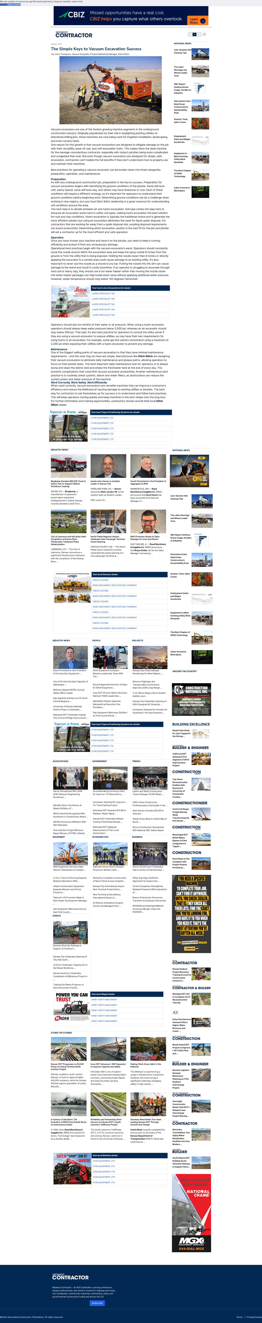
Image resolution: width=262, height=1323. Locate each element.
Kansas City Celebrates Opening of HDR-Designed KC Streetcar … (149, 703)
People (96, 640)
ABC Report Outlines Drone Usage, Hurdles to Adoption (180, 538)
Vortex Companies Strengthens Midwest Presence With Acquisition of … (150, 889)
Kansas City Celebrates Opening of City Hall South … (70, 958)
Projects (137, 640)
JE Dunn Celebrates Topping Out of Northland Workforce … (70, 966)
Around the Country (184, 671)
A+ (199, 34)
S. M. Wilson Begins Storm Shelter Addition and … (149, 694)
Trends (136, 761)
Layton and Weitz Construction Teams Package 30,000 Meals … (148, 793)
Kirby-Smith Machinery (104, 999)
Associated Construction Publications (26, 1317)
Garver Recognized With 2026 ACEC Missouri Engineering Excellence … (67, 794)
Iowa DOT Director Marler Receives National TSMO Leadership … (110, 694)
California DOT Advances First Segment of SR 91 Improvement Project (180, 760)
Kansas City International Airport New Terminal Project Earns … (108, 888)
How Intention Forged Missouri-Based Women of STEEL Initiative (69, 832)
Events (57, 915)
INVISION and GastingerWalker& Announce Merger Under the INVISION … (148, 909)
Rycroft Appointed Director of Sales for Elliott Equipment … (110, 686)
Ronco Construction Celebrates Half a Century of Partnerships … (148, 868)
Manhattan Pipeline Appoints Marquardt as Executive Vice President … (107, 704)
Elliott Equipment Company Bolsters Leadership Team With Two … (108, 673)
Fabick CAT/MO (100, 580)
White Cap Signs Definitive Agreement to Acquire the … (146, 879)
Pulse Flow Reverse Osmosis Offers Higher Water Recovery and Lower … (181, 1025)
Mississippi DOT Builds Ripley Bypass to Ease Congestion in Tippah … (180, 840)
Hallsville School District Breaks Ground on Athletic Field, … (108, 868)
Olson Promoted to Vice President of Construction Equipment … (69, 672)
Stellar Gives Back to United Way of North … (150, 820)
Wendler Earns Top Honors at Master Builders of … (67, 807)
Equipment (59, 837)
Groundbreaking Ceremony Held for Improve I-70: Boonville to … (108, 792)
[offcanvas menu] (204, 34)
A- (190, 34)
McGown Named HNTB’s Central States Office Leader (68, 691)
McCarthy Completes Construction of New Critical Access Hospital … (109, 879)
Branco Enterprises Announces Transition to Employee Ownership (149, 899)
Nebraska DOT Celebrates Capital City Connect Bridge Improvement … (70, 716)
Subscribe (97, 1303)
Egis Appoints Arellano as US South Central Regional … (70, 700)
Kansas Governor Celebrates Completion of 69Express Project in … (70, 976)
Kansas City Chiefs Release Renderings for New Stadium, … (148, 672)
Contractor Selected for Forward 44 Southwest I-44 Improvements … (150, 711)
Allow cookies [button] (14, 4)
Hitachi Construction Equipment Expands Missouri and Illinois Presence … (68, 889)
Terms (239, 1317)
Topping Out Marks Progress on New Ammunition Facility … (68, 986)
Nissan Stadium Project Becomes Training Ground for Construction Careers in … (181, 975)
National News (182, 43)
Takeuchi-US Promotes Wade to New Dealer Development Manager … (70, 900)
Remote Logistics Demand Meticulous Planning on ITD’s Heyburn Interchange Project (180, 1079)
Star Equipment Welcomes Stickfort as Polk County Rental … (110, 714)
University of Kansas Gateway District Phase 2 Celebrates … (67, 708)
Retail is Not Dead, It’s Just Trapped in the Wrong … (181, 733)
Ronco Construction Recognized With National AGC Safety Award (148, 829)
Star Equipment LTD (102, 417)
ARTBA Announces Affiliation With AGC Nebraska (69, 823)
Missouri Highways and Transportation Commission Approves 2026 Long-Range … (147, 684)
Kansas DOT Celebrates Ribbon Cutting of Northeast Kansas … (108, 820)
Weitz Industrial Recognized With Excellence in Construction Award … (70, 815)
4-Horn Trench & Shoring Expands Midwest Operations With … (70, 879)
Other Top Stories (61, 1032)
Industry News (59, 449)
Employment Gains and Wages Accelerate (182, 139)
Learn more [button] (77, 1)
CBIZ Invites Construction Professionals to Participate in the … (150, 804)
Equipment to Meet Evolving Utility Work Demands (180, 615)
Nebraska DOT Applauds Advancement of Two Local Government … (106, 830)
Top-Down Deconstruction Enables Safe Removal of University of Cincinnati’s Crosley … (179, 788)
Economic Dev (100, 837)
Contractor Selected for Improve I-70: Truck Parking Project (109, 804)
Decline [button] (3, 4)
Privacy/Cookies (254, 1317)
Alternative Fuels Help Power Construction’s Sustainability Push (182, 107)
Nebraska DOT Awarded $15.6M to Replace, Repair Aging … (109, 812)
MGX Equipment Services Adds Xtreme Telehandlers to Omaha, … (69, 868)
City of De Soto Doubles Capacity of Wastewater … (70, 683)
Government (99, 761)
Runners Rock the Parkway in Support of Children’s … (67, 947)
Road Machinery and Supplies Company (115, 585)
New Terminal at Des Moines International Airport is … (107, 896)
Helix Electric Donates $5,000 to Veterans (148, 812)
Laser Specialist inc (103, 293)
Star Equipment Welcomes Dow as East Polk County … (69, 910)
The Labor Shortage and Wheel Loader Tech (179, 518)
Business (137, 837)
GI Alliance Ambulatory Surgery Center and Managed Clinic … (108, 904)
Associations (60, 761)
